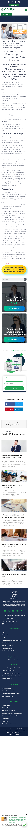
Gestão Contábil (6, 688)
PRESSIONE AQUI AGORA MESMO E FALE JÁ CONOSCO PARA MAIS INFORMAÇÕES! (14, 269)
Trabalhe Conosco (7, 648)
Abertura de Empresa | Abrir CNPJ (11, 668)
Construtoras (5, 718)
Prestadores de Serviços (8, 710)
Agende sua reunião (7, 645)
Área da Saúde (6, 705)
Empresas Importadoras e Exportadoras (12, 713)
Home (3, 632)
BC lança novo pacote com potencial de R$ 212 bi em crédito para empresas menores (17, 820)
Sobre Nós (5, 635)
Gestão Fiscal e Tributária (9, 691)
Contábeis (8, 263)
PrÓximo (14, 388)
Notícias (4, 637)
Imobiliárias (5, 721)
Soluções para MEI (7, 678)
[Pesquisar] (25, 279)
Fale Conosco (5, 643)
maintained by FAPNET (14, 734)
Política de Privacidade (8, 651)
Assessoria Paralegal (7, 696)
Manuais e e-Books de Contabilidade (11, 640)
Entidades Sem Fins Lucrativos (10, 716)
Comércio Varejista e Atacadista (10, 724)
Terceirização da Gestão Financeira (11, 676)
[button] (26, 10)
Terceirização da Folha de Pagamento (12, 673)
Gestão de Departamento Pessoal (11, 693)
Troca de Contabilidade (8, 670)
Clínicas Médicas (6, 708)
